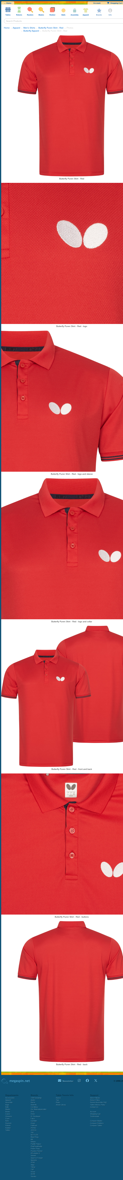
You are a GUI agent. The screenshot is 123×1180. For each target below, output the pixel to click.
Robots (8, 1125)
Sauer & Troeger (37, 1158)
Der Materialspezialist (38, 1109)
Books (7, 1112)
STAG (33, 1162)
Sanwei (33, 1155)
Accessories (10, 1098)
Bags (7, 1105)
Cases (7, 1114)
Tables (7, 1130)
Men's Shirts (29, 28)
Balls (7, 1107)
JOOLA (33, 1130)
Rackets (8, 1123)
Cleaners (8, 1116)
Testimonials (94, 1116)
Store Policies (95, 1098)
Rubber (8, 1128)
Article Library (61, 1105)
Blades (7, 1109)
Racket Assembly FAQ (98, 1102)
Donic (33, 1114)
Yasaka (33, 1176)
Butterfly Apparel (31, 31)
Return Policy (95, 1100)
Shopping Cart (95, 1114)
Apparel (16, 28)
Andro (33, 1100)
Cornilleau (34, 1107)
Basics (58, 1098)
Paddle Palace (36, 1144)
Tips (57, 1100)
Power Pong (35, 1149)
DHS (32, 1112)
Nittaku (33, 1142)
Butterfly (34, 1105)
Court (7, 1118)
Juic (32, 1132)
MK (32, 1139)
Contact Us (94, 1107)
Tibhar (33, 1167)
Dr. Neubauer (35, 1116)
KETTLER (34, 1135)
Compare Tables (96, 1125)
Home (7, 28)
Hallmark (34, 1125)
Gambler (34, 1121)
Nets (7, 1121)
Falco (33, 1118)
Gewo (33, 1123)
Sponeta (34, 1160)
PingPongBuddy (36, 1146)
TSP (32, 1169)
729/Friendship (36, 1098)
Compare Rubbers (97, 1123)
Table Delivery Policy (97, 1105)
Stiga (32, 1165)
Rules (58, 1102)
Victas (33, 1172)
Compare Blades (96, 1121)
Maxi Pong (34, 1137)
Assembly (9, 1102)
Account (96, 3)
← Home (7, 3)
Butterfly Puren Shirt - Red (50, 28)
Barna (33, 1102)
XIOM (33, 1174)
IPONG (33, 1128)
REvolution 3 (35, 1153)
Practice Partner (37, 1151)
